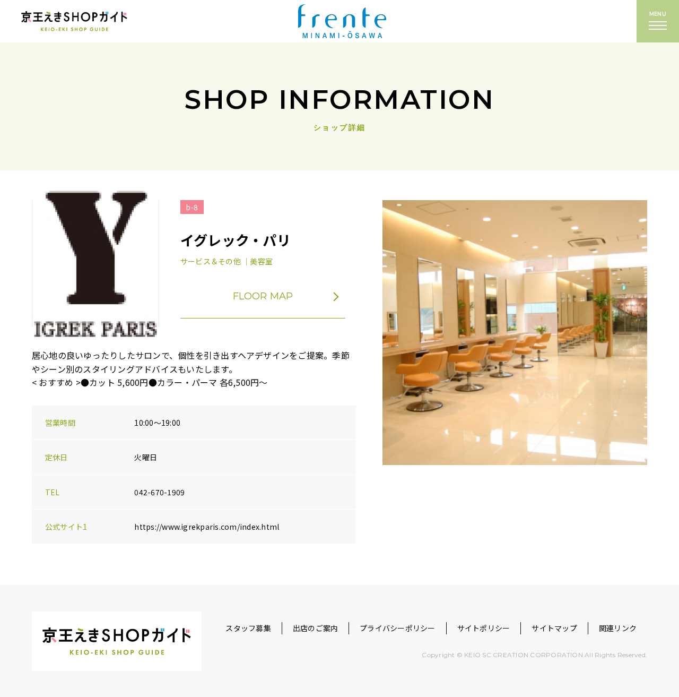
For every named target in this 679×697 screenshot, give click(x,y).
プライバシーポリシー (397, 628)
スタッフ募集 (248, 628)
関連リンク (618, 628)
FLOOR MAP (263, 296)
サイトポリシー (483, 628)
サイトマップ (554, 628)
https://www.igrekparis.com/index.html (206, 526)
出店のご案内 (315, 628)
